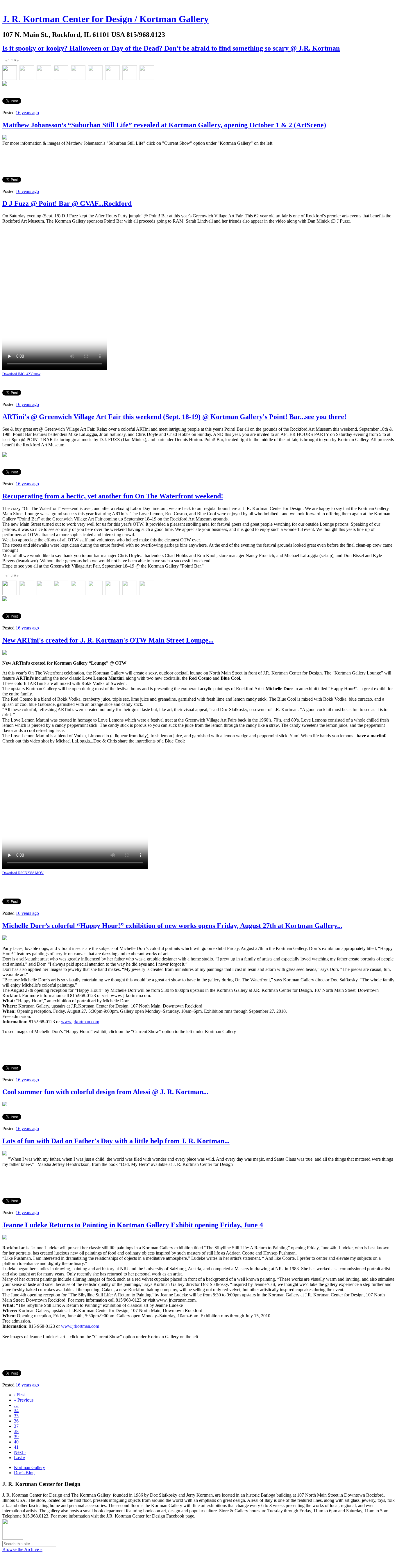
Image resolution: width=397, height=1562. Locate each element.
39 (16, 1436)
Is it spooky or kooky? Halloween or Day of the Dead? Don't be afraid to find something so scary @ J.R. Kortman (171, 48)
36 (16, 1420)
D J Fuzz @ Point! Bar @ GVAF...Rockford (67, 203)
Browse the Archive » (22, 1549)
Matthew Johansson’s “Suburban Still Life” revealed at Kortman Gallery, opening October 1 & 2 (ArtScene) (164, 125)
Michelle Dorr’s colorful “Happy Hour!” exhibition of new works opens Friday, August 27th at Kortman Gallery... (172, 925)
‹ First (19, 1394)
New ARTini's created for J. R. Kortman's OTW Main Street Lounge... (108, 640)
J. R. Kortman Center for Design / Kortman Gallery (105, 19)
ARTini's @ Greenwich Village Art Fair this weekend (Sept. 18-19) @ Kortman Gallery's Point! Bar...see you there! (174, 417)
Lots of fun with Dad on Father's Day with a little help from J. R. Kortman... (116, 1141)
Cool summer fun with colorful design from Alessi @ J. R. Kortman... (105, 1092)
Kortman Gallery (29, 1467)
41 (16, 1447)
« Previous (23, 1400)
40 (16, 1441)
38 (16, 1431)
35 (16, 1415)
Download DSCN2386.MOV (23, 873)
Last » (19, 1457)
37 (16, 1426)
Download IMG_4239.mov (21, 374)
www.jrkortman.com (80, 1021)
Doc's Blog (24, 1472)
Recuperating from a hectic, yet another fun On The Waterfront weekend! (112, 496)
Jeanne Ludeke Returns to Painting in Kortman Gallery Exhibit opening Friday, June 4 (132, 1225)
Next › (20, 1452)
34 (16, 1410)
